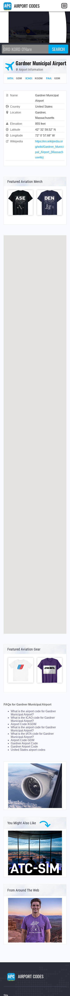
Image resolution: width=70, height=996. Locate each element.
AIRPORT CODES (26, 5)
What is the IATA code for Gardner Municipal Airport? (32, 735)
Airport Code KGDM (23, 724)
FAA (48, 78)
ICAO (28, 78)
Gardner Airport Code (24, 743)
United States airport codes (28, 749)
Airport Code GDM (22, 740)
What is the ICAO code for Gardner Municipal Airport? (33, 719)
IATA (10, 78)
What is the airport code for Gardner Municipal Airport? (33, 713)
